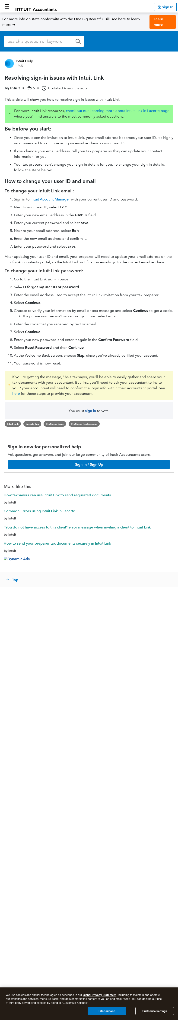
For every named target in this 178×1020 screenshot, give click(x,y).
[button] (7, 6)
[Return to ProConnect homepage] (36, 6)
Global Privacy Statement (99, 995)
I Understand (107, 1011)
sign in (90, 411)
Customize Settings (154, 1011)
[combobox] (44, 41)
